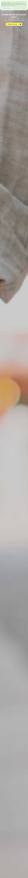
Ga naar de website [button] (12, 25)
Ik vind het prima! (7, 8)
